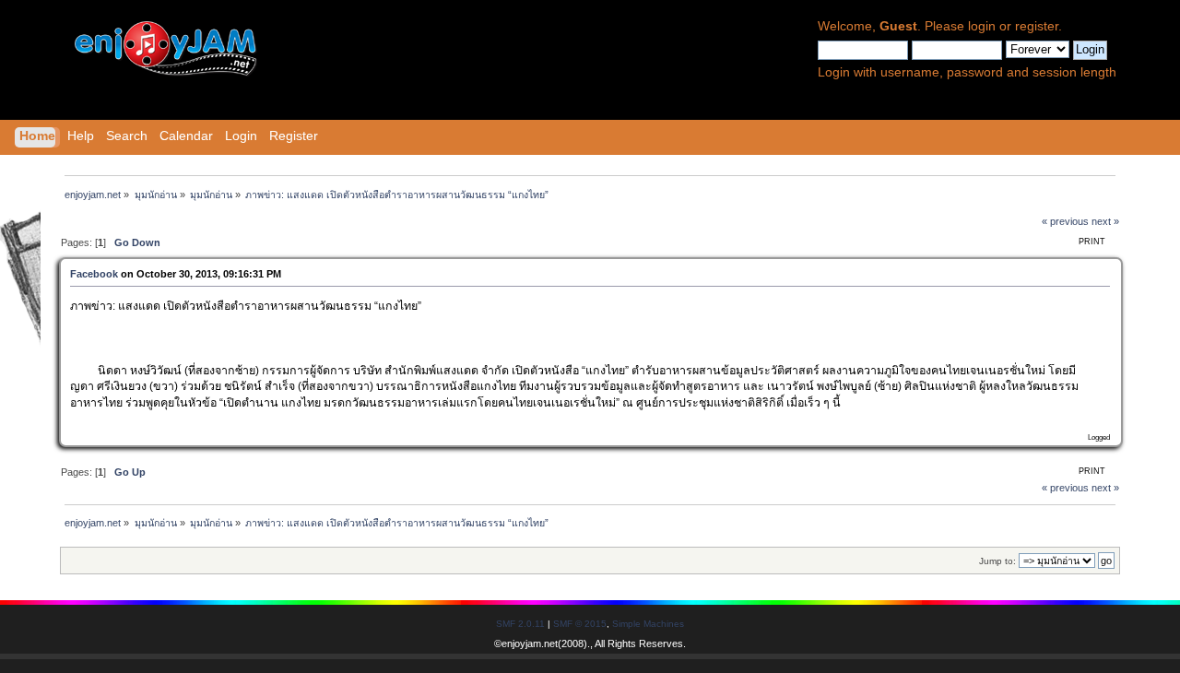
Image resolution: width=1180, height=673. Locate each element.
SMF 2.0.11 (520, 624)
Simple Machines (648, 624)
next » (1105, 221)
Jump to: (997, 561)
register (1036, 26)
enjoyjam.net (530, 643)
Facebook (94, 273)
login (982, 26)
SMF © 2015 (580, 624)
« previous (1065, 221)
